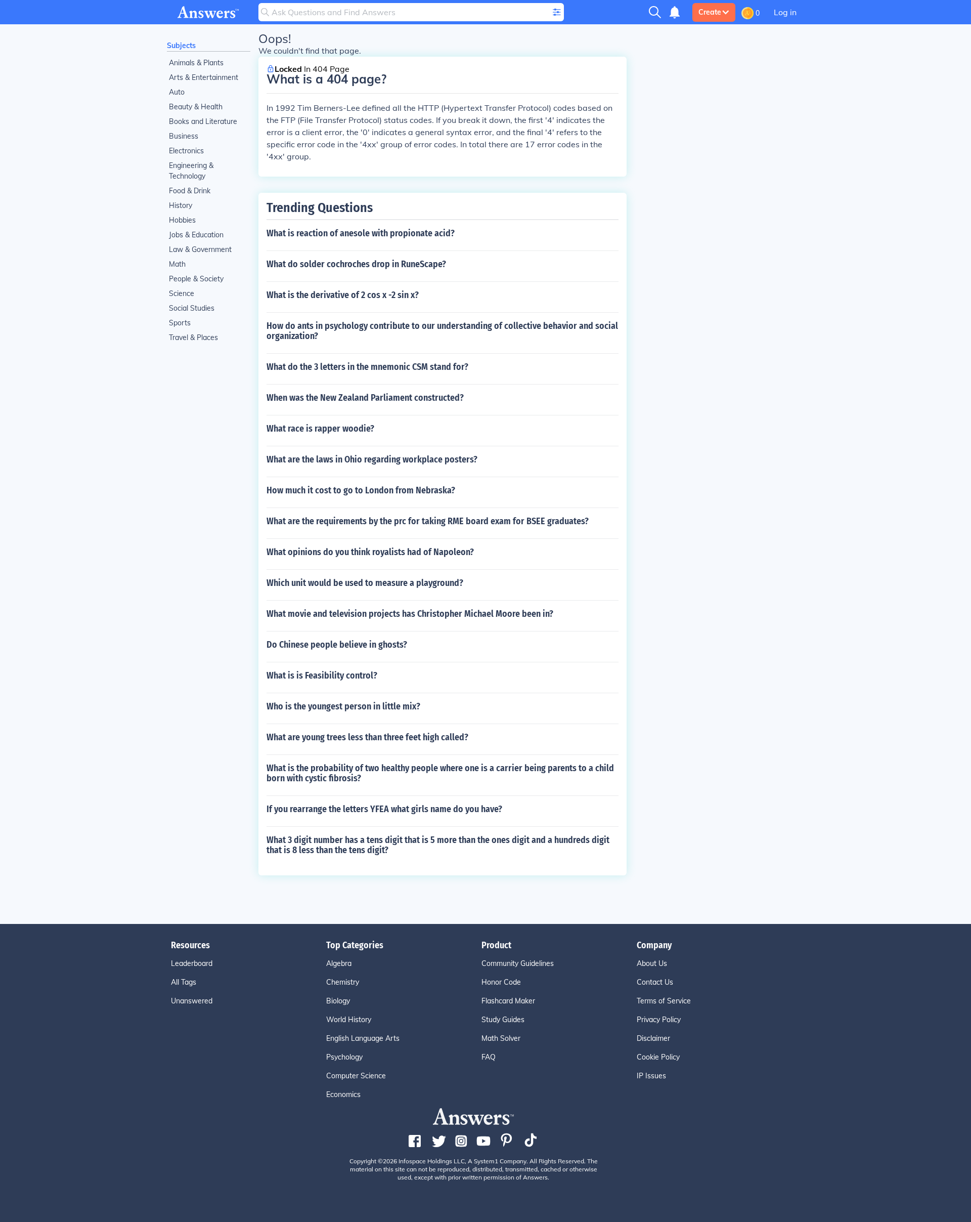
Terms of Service (664, 1000)
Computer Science (356, 1075)
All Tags (183, 982)
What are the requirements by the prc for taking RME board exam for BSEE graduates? (428, 521)
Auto (177, 92)
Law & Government (200, 249)
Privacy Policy (659, 1019)
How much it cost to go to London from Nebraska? (361, 490)
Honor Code (501, 982)
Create (709, 12)
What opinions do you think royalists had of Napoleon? (370, 552)
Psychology (344, 1057)
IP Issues (651, 1075)
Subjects (181, 45)
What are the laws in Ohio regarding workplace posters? (372, 459)
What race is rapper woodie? (320, 428)
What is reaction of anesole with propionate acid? (361, 233)
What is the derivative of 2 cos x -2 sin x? (343, 295)
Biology (338, 1000)
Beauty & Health (196, 106)
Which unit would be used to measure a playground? (365, 582)
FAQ (488, 1057)
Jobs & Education (196, 234)
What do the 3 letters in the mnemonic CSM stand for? (367, 366)
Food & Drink (189, 190)
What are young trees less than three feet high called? (367, 737)
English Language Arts (363, 1038)
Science (181, 293)
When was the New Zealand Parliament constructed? (365, 397)
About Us (652, 963)
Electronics (186, 150)
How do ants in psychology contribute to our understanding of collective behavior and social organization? (442, 331)
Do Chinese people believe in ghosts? (337, 644)
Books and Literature (203, 121)
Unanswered (191, 1000)
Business (183, 136)
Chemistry (342, 982)
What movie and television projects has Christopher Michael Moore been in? (410, 613)
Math (177, 264)
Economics (343, 1094)
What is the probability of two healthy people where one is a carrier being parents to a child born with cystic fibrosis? (440, 773)
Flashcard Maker (508, 1000)
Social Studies (191, 308)
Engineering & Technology (191, 171)
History (180, 205)
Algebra (338, 963)
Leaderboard (191, 963)
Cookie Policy (658, 1057)
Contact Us (655, 982)
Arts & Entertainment (203, 77)
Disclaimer (653, 1038)
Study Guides (502, 1019)
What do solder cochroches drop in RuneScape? (356, 264)
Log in (785, 12)
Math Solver (500, 1038)
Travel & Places (193, 337)
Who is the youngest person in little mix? (343, 706)
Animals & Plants (196, 62)
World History (348, 1019)
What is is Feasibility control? (322, 675)
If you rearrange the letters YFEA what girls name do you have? (384, 809)
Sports (180, 322)
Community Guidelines (517, 963)
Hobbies (182, 220)
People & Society (196, 278)
